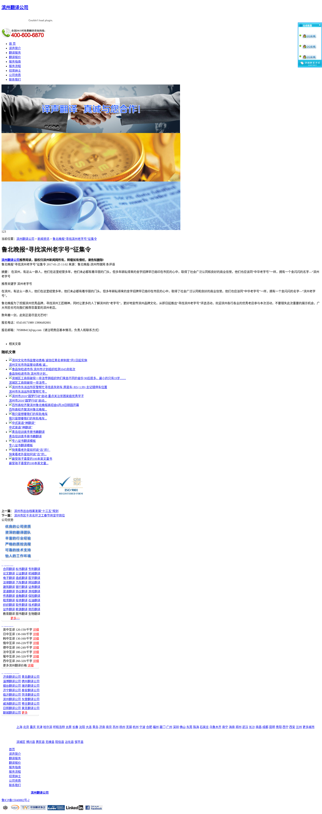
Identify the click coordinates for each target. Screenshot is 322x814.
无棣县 (49, 741)
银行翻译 (22, 586)
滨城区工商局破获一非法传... (28, 382)
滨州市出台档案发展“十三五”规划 (36, 511)
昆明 (272, 727)
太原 (69, 727)
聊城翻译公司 (12, 712)
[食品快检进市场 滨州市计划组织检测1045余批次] (42, 369)
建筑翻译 (9, 586)
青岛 (95, 727)
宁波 (142, 727)
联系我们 (15, 79)
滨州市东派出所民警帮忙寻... (28, 391)
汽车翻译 (22, 582)
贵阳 (279, 727)
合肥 (149, 727)
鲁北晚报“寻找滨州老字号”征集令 (75, 238)
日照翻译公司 (12, 708)
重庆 (33, 727)
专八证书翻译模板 (21, 445)
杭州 (136, 727)
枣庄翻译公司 (31, 703)
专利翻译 (34, 569)
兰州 (299, 727)
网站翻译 (34, 582)
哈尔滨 (47, 727)
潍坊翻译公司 (31, 685)
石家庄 (204, 727)
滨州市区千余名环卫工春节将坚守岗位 (39, 515)
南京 (109, 727)
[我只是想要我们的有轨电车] (28, 414)
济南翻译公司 (12, 676)
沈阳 (82, 727)
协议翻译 (22, 591)
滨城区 (20, 741)
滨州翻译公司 (25, 238)
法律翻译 (9, 582)
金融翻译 (22, 595)
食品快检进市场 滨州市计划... (28, 373)
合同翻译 (9, 569)
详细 (36, 629)
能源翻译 (22, 609)
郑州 (239, 727)
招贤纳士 (15, 70)
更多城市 (309, 727)
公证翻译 (22, 573)
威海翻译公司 (12, 703)
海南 (232, 727)
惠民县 (40, 741)
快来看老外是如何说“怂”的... (28, 454)
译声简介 (15, 48)
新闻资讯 (43, 238)
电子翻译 (9, 578)
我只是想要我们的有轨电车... (28, 418)
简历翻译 (34, 609)
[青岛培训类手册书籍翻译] (27, 431)
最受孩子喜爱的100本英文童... (28, 463)
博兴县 (30, 741)
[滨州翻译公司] (90, 132)
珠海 (196, 727)
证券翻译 (34, 586)
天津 (39, 727)
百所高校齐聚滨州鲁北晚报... (28, 409)
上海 (19, 727)
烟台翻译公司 (12, 685)
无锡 (129, 727)
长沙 (252, 727)
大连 (89, 727)
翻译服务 (15, 52)
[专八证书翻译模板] (22, 440)
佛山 (183, 727)
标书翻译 (22, 569)
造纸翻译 (22, 578)
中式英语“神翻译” (20, 427)
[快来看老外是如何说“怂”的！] (29, 449)
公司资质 (15, 75)
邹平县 (79, 741)
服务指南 (15, 61)
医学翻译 (34, 578)
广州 (169, 727)
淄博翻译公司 (12, 681)
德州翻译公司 (31, 681)
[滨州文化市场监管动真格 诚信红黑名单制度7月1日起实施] (48, 360)
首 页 (12, 43)
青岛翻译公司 (31, 676)
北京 (26, 727)
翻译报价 (15, 57)
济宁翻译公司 (12, 690)
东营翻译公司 (31, 699)
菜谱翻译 (9, 591)
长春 (75, 727)
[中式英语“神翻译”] (22, 423)
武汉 (245, 727)
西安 (292, 727)
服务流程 (15, 66)
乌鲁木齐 (215, 727)
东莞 (189, 727)
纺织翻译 (9, 604)
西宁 (285, 727)
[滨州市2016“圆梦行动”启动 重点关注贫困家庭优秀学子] (46, 396)
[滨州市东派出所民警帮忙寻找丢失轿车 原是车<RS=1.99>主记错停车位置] (58, 387)
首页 (12, 749)
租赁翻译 (9, 600)
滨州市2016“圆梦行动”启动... (28, 400)
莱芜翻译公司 (31, 708)
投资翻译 (22, 600)
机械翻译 (34, 573)
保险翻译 (34, 595)
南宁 (225, 727)
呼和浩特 (59, 727)
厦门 (162, 727)
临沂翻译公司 (12, 694)
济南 (102, 727)
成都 (265, 727)
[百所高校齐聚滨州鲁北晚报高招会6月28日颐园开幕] (44, 405)
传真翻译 (9, 595)
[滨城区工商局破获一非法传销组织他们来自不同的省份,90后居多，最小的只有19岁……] (67, 378)
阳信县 (59, 741)
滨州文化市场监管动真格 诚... (28, 364)
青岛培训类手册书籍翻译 (25, 436)
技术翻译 (34, 604)
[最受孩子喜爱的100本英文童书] (30, 458)
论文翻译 (9, 573)
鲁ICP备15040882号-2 (15, 800)
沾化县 (69, 741)
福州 (156, 727)
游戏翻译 (34, 591)
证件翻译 (9, 609)
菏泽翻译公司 (31, 694)
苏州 (116, 727)
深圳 (176, 727)
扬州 (122, 727)
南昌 (259, 727)
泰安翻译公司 (31, 690)
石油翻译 (34, 600)
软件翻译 (22, 604)
